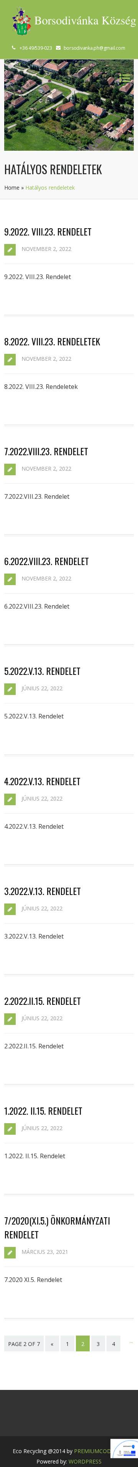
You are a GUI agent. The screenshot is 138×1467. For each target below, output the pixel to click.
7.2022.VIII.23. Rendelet (46, 451)
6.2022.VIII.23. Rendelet (46, 561)
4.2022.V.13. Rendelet (42, 781)
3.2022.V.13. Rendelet (42, 891)
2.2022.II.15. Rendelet (42, 1001)
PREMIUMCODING (97, 1451)
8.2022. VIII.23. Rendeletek (52, 341)
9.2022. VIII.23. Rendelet (48, 231)
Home (12, 187)
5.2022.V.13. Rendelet (42, 671)
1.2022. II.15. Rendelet (43, 1110)
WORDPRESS (85, 1461)
